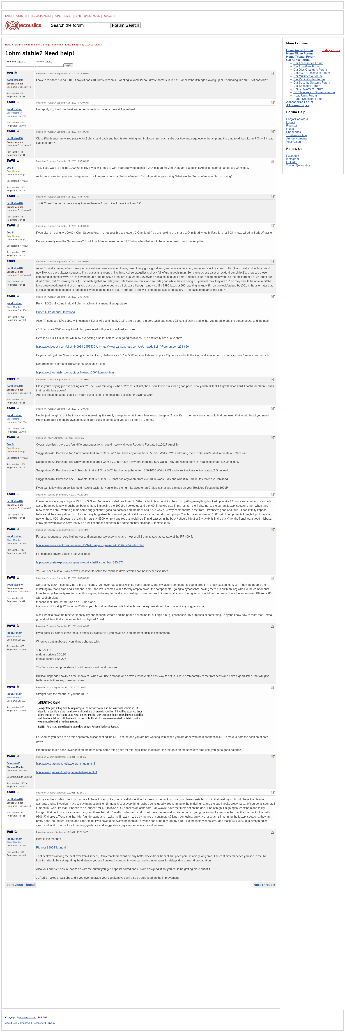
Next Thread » (264, 885)
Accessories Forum (299, 102)
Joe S (10, 167)
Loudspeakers (42, 16)
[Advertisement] (113, 951)
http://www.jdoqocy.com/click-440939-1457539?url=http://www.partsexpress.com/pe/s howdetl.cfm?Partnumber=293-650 (112, 346)
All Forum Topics (297, 105)
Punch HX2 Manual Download (55, 312)
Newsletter (39, 1023)
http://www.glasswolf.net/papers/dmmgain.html (65, 763)
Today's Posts (331, 50)
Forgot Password (297, 119)
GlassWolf (13, 763)
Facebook (292, 155)
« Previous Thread (21, 885)
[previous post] (10, 102)
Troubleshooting (296, 135)
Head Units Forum (305, 95)
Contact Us (24, 1023)
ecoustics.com (27, 1017)
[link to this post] (16, 73)
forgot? (48, 61)
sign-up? (21, 61)
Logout (290, 122)
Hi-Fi (27, 16)
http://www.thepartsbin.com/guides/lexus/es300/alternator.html (75, 372)
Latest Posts (14, 16)
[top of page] (8, 73)
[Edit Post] (273, 73)
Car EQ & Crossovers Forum (311, 72)
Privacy (51, 1023)
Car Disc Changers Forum (310, 69)
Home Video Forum (299, 53)
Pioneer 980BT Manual (51, 847)
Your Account (294, 141)
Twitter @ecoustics (298, 165)
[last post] (12, 73)
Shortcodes (293, 132)
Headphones (82, 16)
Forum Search (125, 25)
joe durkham (14, 109)
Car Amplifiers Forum (306, 66)
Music (96, 16)
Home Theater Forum (300, 56)
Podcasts (109, 16)
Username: (16, 61)
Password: (43, 61)
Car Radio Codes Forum (309, 79)
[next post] (10, 73)
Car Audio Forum (298, 59)
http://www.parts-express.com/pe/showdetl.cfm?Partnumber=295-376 (79, 562)
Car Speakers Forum (306, 85)
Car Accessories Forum (308, 63)
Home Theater (63, 16)
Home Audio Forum (299, 50)
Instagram (292, 158)
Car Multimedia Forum (307, 76)
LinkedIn (291, 162)
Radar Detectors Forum (308, 98)
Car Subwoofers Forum (308, 89)
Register (291, 125)
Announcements (296, 138)
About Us (10, 1023)
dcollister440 (15, 79)
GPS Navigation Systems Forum (314, 92)
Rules (290, 128)
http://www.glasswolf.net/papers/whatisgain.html (66, 772)
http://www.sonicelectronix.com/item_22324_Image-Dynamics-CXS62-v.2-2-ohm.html (90, 545)
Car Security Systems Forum (311, 82)
